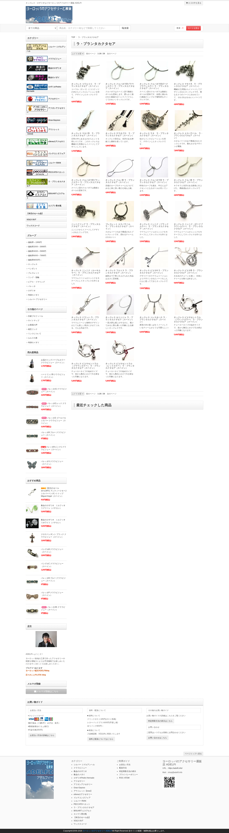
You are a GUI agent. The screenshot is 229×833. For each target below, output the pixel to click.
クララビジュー (54, 59)
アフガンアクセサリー (46, 110)
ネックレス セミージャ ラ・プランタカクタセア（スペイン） (119, 318)
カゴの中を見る (194, 3)
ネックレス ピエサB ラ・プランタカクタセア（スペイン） (188, 271)
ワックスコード (33, 226)
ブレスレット (33, 273)
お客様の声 (32, 325)
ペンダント (32, 269)
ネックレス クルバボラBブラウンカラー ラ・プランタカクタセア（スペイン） (119, 86)
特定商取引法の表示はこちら (160, 721)
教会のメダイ (54, 77)
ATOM (126, 778)
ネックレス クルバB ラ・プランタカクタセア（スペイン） (119, 181)
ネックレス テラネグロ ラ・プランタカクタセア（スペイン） (119, 134)
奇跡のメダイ (33, 295)
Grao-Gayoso (54, 120)
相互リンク (32, 329)
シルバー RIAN (54, 163)
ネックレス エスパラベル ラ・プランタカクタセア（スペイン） (188, 135)
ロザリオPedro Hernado (44, 89)
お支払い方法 (124, 765)
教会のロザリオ (54, 68)
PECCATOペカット (56, 172)
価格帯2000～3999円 (37, 247)
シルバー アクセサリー (37, 299)
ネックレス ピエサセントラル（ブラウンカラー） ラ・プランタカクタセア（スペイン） (85, 365)
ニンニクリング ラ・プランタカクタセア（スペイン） (85, 225)
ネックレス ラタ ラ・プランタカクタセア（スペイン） (154, 134)
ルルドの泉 (32, 338)
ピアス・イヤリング (36, 282)
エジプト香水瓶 (54, 206)
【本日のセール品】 (35, 213)
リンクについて (34, 334)
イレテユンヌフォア (56, 153)
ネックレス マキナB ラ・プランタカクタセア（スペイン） (85, 134)
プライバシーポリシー (128, 774)
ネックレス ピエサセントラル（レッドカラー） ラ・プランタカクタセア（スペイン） (119, 365)
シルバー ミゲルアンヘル (46, 49)
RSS (121, 778)
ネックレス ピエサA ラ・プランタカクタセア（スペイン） (154, 271)
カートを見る (193, 28)
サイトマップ (33, 320)
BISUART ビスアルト (46, 196)
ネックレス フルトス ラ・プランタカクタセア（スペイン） (119, 271)
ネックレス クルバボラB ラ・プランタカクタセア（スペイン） (154, 181)
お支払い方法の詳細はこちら (42, 735)
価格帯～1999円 (35, 242)
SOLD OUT (31, 219)
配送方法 (123, 768)
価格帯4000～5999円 (37, 251)
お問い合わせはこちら (157, 738)
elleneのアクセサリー (46, 143)
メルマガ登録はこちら (47, 691)
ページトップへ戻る (193, 754)
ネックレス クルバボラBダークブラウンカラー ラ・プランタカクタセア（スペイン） (154, 86)
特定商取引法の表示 (127, 771)
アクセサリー (54, 99)
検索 (126, 28)
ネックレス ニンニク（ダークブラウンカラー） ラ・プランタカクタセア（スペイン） (188, 226)
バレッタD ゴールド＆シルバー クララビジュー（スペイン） (53, 420)
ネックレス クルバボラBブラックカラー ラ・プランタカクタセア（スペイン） (85, 182)
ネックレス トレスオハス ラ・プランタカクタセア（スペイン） (153, 319)
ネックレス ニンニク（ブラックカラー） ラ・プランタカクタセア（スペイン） (154, 226)
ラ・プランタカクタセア (88, 37)
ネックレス (32, 264)
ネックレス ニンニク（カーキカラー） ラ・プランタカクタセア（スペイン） (85, 272)
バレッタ (32, 286)
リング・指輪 (33, 277)
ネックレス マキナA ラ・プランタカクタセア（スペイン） (188, 85)
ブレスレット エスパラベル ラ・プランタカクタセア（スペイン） (119, 226)
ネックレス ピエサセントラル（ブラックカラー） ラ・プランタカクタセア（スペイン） (188, 319)
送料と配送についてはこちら (101, 739)
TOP (73, 37)
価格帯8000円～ (35, 260)
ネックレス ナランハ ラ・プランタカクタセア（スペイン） (85, 318)
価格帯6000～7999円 (37, 255)
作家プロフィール (35, 316)
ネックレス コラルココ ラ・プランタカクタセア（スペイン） (85, 85)
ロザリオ (32, 291)
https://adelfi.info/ (175, 768)
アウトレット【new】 (43, 131)
